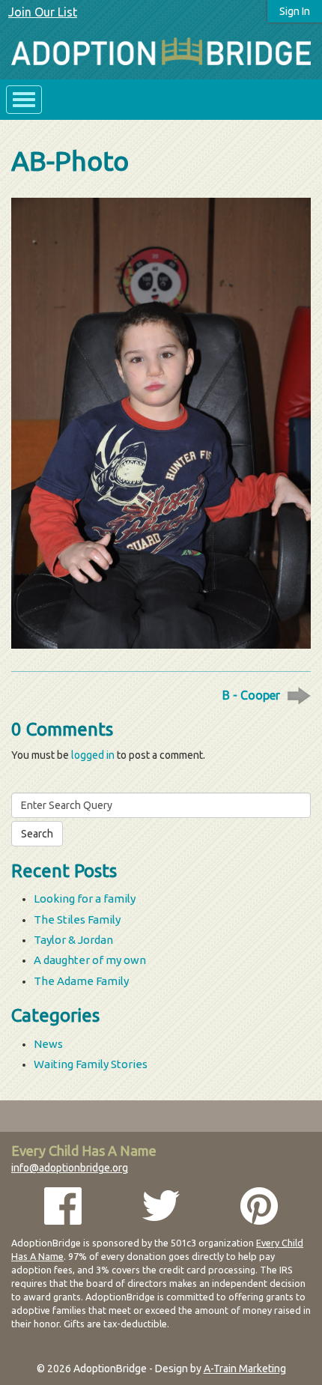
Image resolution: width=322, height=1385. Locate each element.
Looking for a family (85, 898)
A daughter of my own (90, 960)
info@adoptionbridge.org (69, 1168)
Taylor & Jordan (73, 939)
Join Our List (42, 12)
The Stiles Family (77, 919)
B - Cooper (251, 695)
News (48, 1043)
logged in (93, 755)
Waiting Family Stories (91, 1064)
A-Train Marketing (245, 1369)
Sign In (294, 11)
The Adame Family (81, 981)
